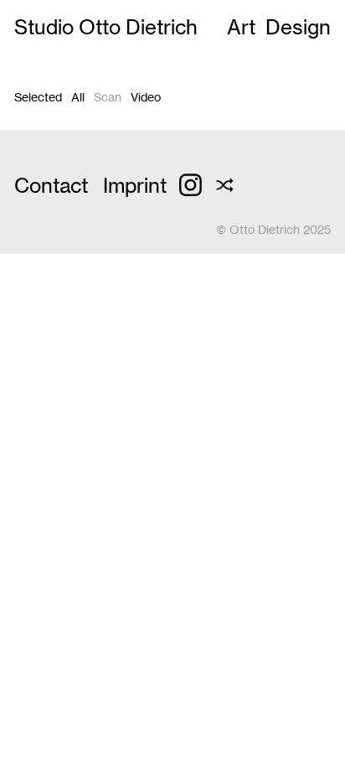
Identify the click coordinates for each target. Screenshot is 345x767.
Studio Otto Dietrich (106, 27)
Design (298, 27)
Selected (38, 97)
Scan (107, 97)
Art (241, 27)
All (78, 97)
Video (146, 97)
